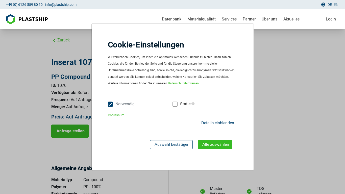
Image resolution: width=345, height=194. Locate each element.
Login (331, 19)
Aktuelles (291, 19)
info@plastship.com (61, 5)
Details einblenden (217, 122)
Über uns (269, 19)
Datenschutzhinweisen (183, 83)
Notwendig (125, 104)
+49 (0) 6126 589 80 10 (24, 5)
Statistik (187, 104)
